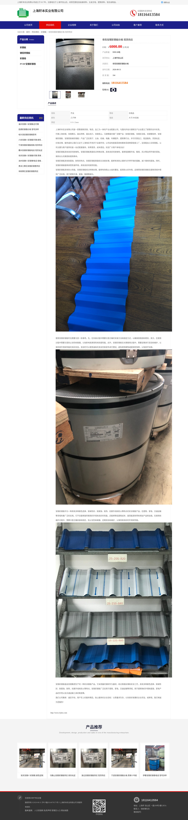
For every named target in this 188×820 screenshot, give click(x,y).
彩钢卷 (23, 58)
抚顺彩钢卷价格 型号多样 (29, 129)
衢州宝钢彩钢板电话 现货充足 (30, 150)
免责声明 (47, 810)
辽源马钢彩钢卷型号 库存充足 (124, 775)
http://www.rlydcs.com (59, 713)
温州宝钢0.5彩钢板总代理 (29, 124)
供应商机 (50, 25)
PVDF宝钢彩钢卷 (28, 64)
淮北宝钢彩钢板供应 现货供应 (32, 775)
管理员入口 (56, 810)
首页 (28, 32)
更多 (41, 118)
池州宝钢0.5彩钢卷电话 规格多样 (31, 161)
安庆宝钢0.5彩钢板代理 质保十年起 (31, 156)
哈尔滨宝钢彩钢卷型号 (27, 135)
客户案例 (138, 25)
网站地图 (64, 810)
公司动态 (116, 25)
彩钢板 (43, 32)
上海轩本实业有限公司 (68, 802)
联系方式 (159, 25)
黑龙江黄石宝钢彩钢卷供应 (29, 166)
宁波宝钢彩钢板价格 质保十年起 (62, 775)
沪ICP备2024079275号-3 (51, 802)
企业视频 (72, 25)
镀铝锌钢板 (25, 53)
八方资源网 (38, 810)
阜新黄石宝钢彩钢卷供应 (28, 171)
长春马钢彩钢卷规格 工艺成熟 (155, 775)
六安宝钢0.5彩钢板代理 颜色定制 (31, 140)
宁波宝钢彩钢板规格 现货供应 (30, 145)
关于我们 (94, 25)
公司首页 (28, 25)
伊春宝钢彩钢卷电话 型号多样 (93, 775)
